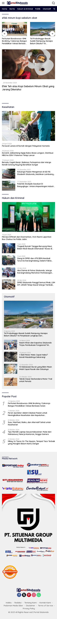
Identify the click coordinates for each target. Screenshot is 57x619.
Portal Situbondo (41, 612)
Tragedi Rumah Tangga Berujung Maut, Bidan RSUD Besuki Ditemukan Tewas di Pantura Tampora (34, 247)
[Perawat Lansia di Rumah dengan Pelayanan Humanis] (28, 126)
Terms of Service (45, 605)
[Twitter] (24, 595)
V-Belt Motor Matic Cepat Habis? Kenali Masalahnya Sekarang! (33, 356)
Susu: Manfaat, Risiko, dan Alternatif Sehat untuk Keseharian (29, 423)
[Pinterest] (29, 595)
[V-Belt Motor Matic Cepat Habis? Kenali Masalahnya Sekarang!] (10, 357)
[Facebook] (19, 595)
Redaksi (17, 602)
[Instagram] (34, 595)
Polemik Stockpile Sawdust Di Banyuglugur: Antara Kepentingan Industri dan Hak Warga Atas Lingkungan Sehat (35, 185)
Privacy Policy (29, 608)
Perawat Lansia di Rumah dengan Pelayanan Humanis (26, 146)
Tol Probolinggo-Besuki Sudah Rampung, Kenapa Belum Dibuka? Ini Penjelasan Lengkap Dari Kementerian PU (22, 41)
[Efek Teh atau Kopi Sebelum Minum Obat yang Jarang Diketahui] (28, 64)
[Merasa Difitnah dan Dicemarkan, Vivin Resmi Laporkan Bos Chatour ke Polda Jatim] (28, 217)
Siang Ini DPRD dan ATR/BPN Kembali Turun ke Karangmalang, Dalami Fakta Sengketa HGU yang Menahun (34, 259)
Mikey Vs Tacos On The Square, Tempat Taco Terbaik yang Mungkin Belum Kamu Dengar (31, 442)
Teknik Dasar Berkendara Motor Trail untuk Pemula (35, 380)
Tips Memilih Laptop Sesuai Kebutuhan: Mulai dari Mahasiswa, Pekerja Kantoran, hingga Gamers (29, 433)
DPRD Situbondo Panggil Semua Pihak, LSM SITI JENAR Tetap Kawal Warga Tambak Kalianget (36, 283)
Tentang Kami (30, 602)
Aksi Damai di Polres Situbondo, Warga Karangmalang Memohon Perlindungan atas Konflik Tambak (34, 271)
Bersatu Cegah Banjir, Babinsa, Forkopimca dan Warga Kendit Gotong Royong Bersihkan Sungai (26, 163)
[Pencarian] (53, 3)
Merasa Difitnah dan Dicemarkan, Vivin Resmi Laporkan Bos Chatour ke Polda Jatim (26, 238)
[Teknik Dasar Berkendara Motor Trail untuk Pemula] (10, 381)
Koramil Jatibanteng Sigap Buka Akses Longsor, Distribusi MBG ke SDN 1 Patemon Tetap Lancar (27, 154)
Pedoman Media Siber (13, 605)
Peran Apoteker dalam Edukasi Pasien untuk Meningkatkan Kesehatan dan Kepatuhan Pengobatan (27, 414)
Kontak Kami (45, 602)
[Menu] (4, 3)
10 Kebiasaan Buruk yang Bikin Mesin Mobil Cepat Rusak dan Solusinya (35, 368)
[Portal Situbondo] (17, 3)
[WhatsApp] (39, 595)
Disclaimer (30, 605)
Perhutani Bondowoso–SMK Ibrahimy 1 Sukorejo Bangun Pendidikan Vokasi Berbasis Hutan (29, 404)
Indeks (9, 602)
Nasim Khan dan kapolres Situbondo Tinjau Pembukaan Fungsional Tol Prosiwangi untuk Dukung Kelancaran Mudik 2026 (35, 344)
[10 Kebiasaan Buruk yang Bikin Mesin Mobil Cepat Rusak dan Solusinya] (10, 369)
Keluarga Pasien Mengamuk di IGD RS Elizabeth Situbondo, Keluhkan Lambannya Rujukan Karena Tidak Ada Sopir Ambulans (36, 173)
